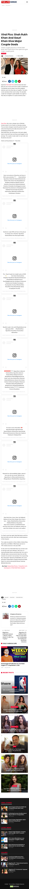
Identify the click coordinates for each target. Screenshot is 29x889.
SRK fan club (14, 195)
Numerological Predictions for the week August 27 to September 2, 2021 (12, 664)
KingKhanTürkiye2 (15, 391)
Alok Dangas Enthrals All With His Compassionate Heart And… (17, 807)
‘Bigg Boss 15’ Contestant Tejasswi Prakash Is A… (17, 870)
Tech (14, 746)
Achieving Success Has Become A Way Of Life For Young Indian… (17, 814)
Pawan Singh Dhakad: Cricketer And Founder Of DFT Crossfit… (17, 832)
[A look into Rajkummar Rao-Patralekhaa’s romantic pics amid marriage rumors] (4, 858)
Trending (4, 599)
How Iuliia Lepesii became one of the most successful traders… (14, 789)
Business (14, 786)
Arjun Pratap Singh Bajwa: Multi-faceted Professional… (17, 820)
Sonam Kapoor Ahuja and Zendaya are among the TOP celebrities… (14, 710)
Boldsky (12, 238)
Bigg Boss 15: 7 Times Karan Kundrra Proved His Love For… (18, 863)
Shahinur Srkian (14, 335)
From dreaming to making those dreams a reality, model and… (14, 769)
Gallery (14, 766)
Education (4, 53)
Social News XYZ (15, 530)
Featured (6, 597)
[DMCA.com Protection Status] (14, 886)
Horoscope (4, 647)
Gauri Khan (3, 123)
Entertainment (14, 707)
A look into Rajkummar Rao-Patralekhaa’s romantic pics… (16, 857)
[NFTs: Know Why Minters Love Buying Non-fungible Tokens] (4, 840)
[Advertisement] (14, 18)
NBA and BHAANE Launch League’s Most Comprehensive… (14, 690)
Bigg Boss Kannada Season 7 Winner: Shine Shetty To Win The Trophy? (8, 636)
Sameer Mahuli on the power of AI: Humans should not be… (14, 749)
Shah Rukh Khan (10, 84)
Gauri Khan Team (15, 437)
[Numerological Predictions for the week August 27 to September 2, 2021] (14, 654)
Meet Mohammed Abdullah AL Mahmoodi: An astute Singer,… (16, 845)
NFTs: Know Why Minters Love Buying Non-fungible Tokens (16, 838)
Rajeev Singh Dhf (15, 291)
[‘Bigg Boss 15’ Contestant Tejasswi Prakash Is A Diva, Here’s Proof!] (4, 871)
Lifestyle (14, 687)
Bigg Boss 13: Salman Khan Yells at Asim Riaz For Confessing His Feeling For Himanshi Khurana (21, 637)
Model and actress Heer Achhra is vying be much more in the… (14, 730)
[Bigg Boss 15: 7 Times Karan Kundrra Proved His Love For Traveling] (4, 864)
